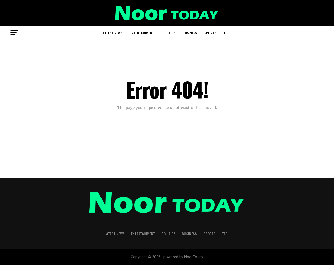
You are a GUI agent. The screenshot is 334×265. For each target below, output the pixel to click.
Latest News (112, 33)
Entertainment (142, 33)
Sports (210, 33)
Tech (227, 33)
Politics (168, 33)
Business (190, 33)
